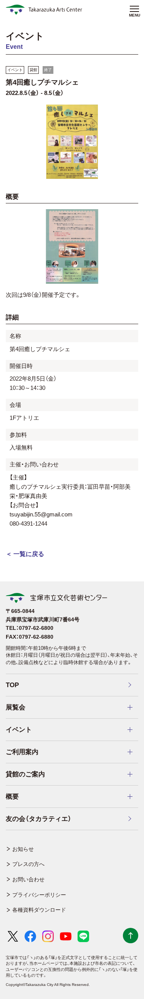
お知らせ (23, 849)
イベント (15, 70)
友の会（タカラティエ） (38, 819)
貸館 (33, 70)
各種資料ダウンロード (39, 910)
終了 (48, 70)
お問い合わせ (28, 879)
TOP (12, 685)
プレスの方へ (28, 864)
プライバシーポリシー (39, 895)
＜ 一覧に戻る (25, 554)
